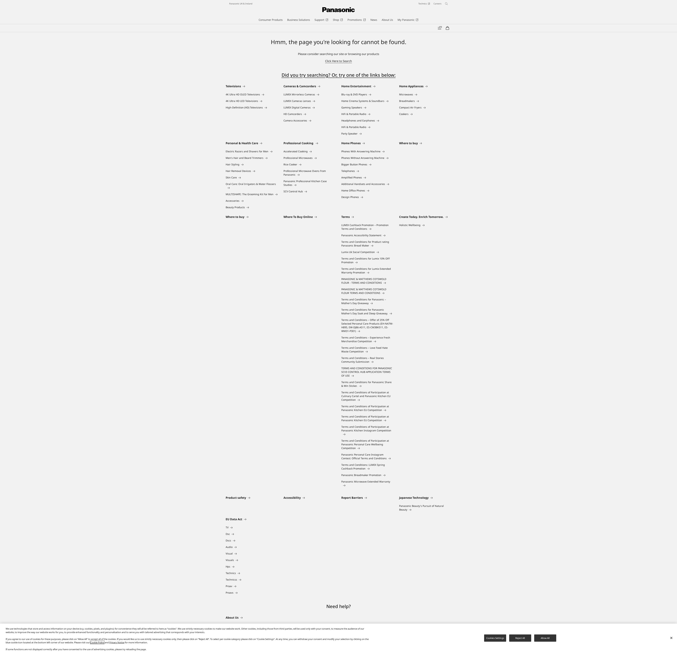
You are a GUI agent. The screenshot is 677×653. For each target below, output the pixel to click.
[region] (338, 638)
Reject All (520, 637)
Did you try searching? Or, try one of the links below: (339, 75)
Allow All (545, 637)
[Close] (671, 638)
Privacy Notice (116, 642)
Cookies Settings (495, 637)
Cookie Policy (97, 642)
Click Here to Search (338, 61)
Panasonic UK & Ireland (240, 3)
